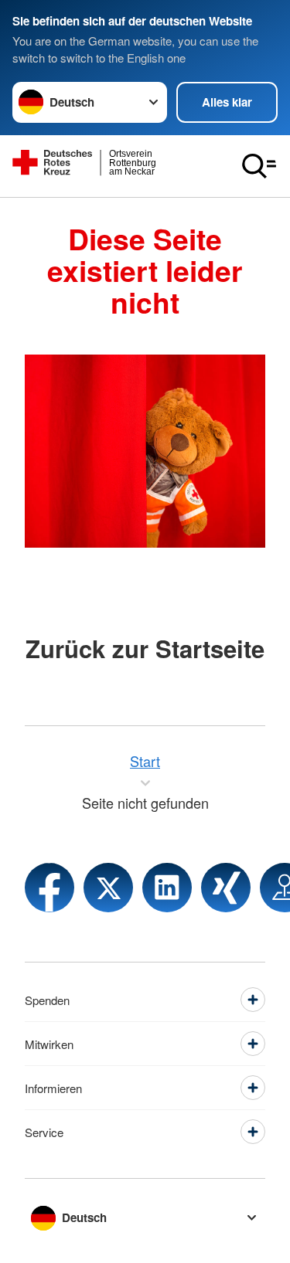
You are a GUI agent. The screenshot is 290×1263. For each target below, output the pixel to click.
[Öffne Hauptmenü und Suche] (259, 166)
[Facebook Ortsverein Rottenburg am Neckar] (49, 887)
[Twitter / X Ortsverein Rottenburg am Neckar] (108, 887)
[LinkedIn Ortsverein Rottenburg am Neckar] (167, 887)
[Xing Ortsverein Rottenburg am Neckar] (226, 887)
